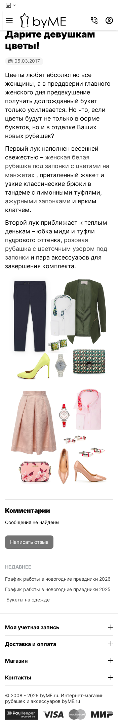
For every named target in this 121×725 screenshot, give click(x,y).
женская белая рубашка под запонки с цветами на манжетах (57, 166)
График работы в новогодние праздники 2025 (58, 589)
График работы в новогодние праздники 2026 (58, 579)
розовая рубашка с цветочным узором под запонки (56, 248)
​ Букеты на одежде (27, 599)
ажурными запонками (38, 201)
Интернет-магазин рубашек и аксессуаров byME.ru (54, 698)
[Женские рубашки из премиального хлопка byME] (43, 20)
